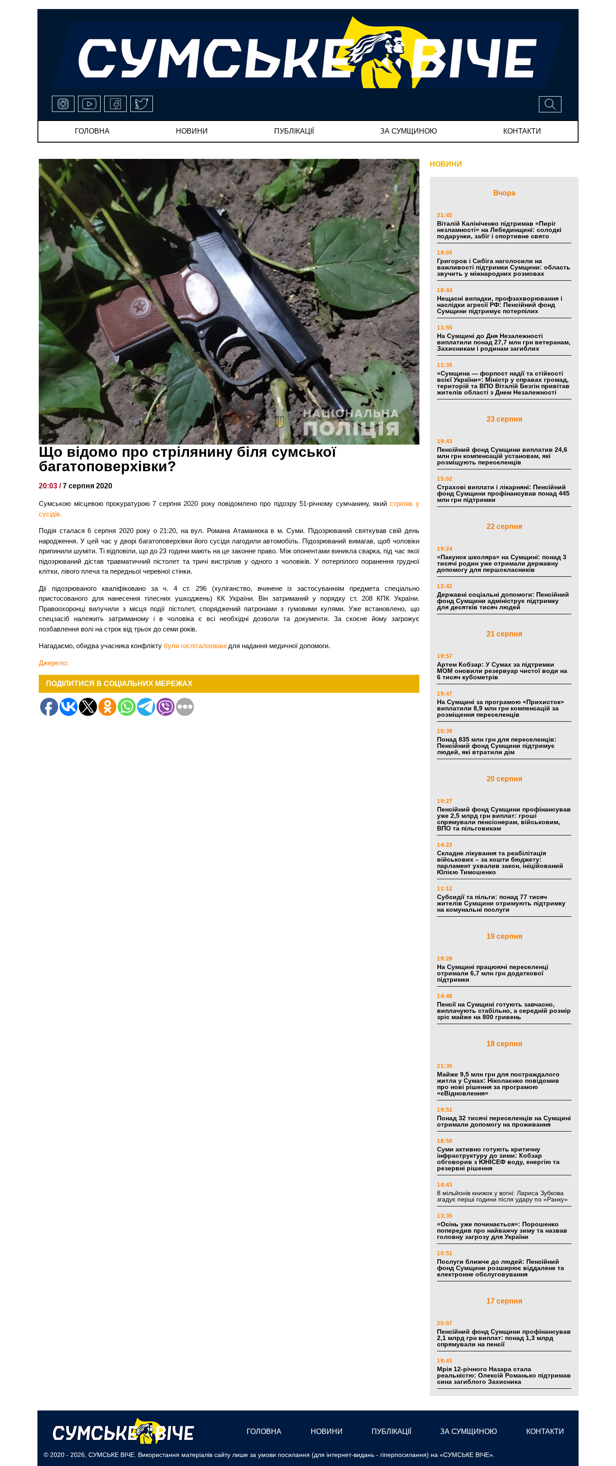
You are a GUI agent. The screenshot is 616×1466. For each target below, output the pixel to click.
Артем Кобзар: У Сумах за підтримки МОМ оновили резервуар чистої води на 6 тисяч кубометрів (502, 671)
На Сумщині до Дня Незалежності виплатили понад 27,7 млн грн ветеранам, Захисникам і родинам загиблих (503, 342)
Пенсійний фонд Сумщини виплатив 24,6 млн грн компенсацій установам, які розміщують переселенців (502, 456)
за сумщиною (408, 131)
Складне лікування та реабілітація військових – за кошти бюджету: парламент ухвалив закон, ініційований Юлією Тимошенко (500, 862)
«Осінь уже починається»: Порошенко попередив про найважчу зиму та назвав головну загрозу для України (502, 1230)
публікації (294, 131)
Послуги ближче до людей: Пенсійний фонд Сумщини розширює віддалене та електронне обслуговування (500, 1268)
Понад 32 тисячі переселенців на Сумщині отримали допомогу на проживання (504, 1121)
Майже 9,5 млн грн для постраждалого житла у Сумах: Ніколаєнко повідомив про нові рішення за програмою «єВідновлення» (498, 1084)
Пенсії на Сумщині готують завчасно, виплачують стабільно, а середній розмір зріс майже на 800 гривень (504, 1011)
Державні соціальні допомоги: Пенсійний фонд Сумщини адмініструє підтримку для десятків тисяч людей (503, 601)
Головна (92, 131)
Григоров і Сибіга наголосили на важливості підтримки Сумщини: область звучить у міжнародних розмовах (503, 267)
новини (192, 131)
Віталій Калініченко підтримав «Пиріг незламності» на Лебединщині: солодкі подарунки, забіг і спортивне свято (499, 230)
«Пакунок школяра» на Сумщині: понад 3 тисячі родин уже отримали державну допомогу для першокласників (501, 563)
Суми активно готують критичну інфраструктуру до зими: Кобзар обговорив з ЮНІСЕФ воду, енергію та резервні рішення (498, 1159)
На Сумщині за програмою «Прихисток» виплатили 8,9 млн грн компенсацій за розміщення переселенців (500, 708)
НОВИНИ (446, 164)
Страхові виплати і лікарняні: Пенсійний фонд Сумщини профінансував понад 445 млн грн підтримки (503, 493)
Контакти (522, 131)
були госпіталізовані (195, 645)
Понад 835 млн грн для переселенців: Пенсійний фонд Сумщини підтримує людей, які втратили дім (496, 746)
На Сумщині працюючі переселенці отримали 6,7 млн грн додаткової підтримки (492, 973)
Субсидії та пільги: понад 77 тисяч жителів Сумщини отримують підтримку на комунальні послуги (501, 903)
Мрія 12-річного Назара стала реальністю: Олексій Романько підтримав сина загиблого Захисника (504, 1375)
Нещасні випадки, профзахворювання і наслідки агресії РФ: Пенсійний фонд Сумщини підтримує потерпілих (499, 305)
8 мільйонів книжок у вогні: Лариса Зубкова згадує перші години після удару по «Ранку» (503, 1196)
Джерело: (53, 663)
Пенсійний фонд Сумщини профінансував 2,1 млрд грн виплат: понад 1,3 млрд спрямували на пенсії (504, 1338)
